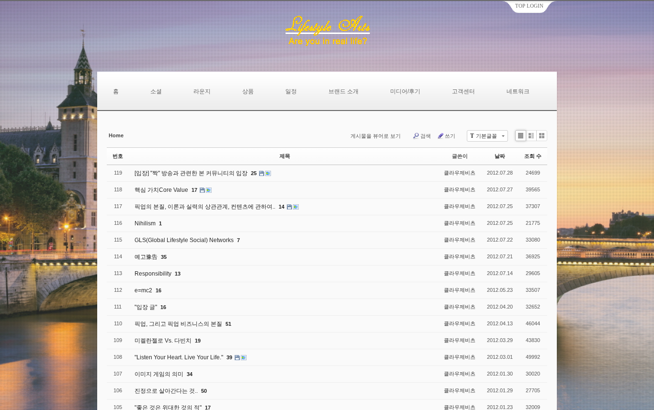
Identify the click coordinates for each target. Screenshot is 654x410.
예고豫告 (147, 257)
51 (228, 324)
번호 (118, 156)
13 (177, 274)
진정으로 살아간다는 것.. (167, 391)
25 (254, 173)
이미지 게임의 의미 (160, 374)
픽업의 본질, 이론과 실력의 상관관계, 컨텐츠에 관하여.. (206, 206)
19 (198, 341)
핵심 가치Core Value (162, 190)
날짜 (500, 156)
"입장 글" (146, 307)
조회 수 (532, 156)
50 (204, 391)
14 (281, 207)
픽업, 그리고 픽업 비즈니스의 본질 (179, 324)
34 (189, 374)
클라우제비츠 (459, 173)
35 (164, 257)
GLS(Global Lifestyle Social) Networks (185, 240)
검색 (425, 136)
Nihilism (146, 223)
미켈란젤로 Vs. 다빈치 (164, 340)
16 (158, 290)
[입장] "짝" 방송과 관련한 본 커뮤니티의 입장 (192, 173)
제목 (285, 156)
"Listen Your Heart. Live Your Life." (180, 357)
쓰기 (450, 136)
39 (229, 357)
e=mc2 (144, 290)
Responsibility (154, 273)
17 (194, 190)
